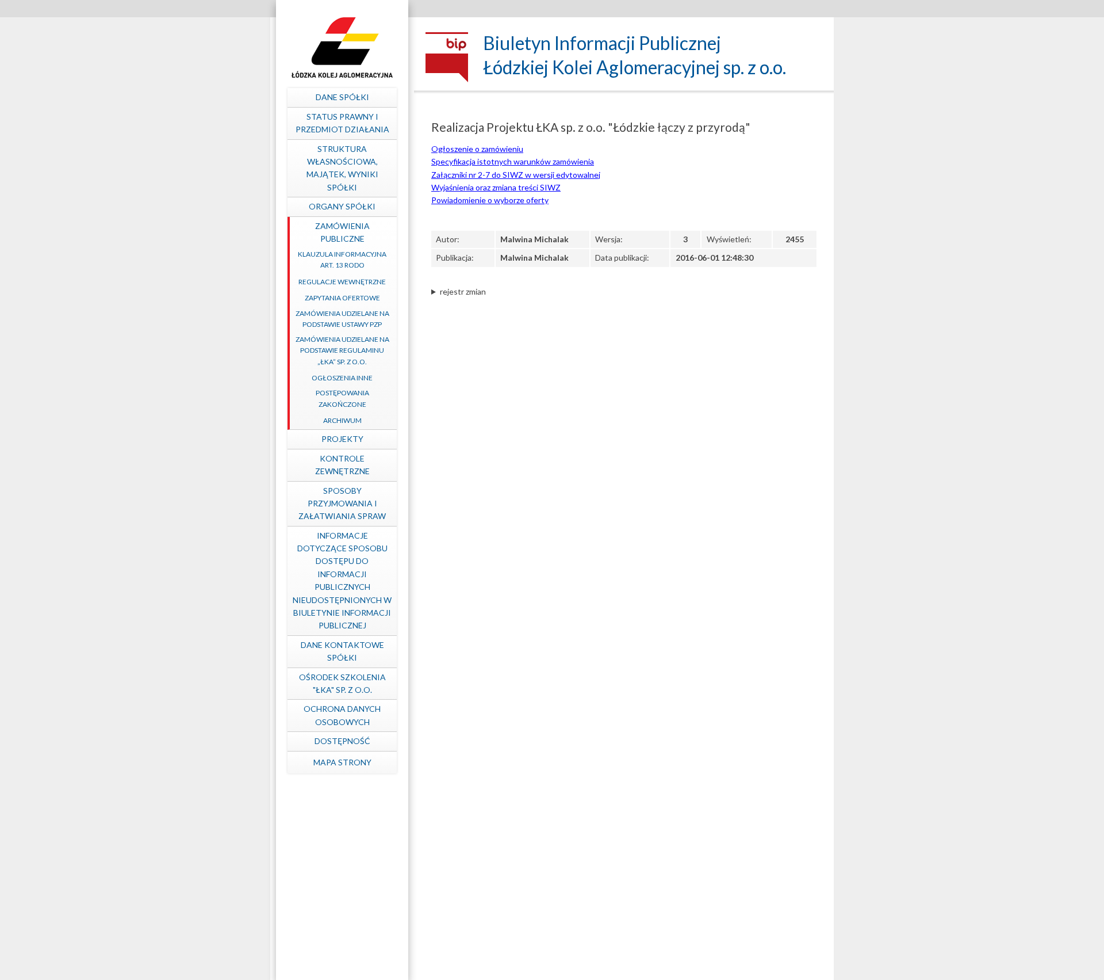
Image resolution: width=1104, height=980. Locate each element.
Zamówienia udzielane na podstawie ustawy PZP (342, 319)
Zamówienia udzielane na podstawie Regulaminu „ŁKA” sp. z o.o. (342, 350)
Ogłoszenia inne (342, 377)
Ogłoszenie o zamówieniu (477, 149)
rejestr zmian (463, 291)
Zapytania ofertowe (342, 297)
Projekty (342, 439)
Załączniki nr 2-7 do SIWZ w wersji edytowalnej (515, 175)
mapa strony (342, 762)
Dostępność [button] (342, 741)
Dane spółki (342, 97)
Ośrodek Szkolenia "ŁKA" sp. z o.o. (342, 683)
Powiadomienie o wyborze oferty (490, 200)
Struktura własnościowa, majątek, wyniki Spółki (342, 168)
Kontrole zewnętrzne (342, 464)
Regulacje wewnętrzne (342, 281)
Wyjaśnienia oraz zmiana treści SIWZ (496, 187)
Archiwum (342, 420)
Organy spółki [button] (342, 206)
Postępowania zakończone (342, 398)
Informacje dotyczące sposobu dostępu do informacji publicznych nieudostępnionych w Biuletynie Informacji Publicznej (342, 581)
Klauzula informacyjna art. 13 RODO (342, 259)
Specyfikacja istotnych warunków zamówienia (512, 161)
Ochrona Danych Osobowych (342, 715)
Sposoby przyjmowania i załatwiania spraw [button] (342, 503)
